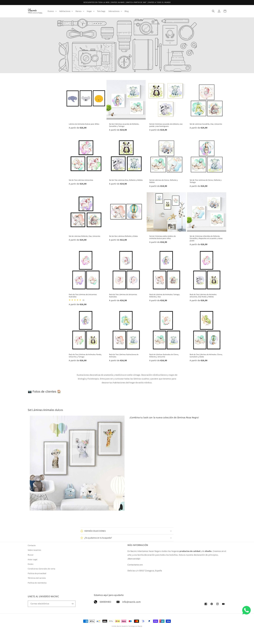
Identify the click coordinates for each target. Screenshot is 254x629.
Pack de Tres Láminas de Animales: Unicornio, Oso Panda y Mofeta (203, 295)
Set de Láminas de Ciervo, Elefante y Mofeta (163, 181)
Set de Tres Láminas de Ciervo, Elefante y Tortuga (206, 181)
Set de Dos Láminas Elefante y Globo (123, 236)
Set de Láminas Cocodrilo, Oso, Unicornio (206, 124)
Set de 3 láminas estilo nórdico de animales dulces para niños (162, 237)
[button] (52, 11)
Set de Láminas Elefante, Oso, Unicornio (84, 236)
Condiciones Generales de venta (41, 569)
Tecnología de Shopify (135, 626)
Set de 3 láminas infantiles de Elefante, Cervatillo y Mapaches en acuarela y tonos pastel (206, 238)
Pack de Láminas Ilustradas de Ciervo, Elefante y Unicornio (164, 355)
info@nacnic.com (131, 601)
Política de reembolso (37, 583)
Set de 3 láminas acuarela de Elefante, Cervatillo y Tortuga (124, 125)
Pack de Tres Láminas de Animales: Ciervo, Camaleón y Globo (206, 355)
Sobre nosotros (34, 550)
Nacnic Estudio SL (122, 626)
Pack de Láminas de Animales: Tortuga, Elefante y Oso (164, 295)
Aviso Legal (32, 559)
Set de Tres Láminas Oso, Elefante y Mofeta (126, 180)
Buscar (31, 555)
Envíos (30, 564)
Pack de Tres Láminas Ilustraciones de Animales (124, 355)
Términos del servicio (37, 578)
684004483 (105, 601)
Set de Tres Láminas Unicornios (81, 180)
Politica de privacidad (37, 573)
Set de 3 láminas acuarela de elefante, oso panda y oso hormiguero (165, 125)
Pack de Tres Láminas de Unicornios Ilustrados (83, 295)
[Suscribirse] (72, 604)
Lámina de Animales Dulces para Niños (84, 124)
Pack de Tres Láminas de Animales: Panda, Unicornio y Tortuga (85, 355)
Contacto (32, 545)
